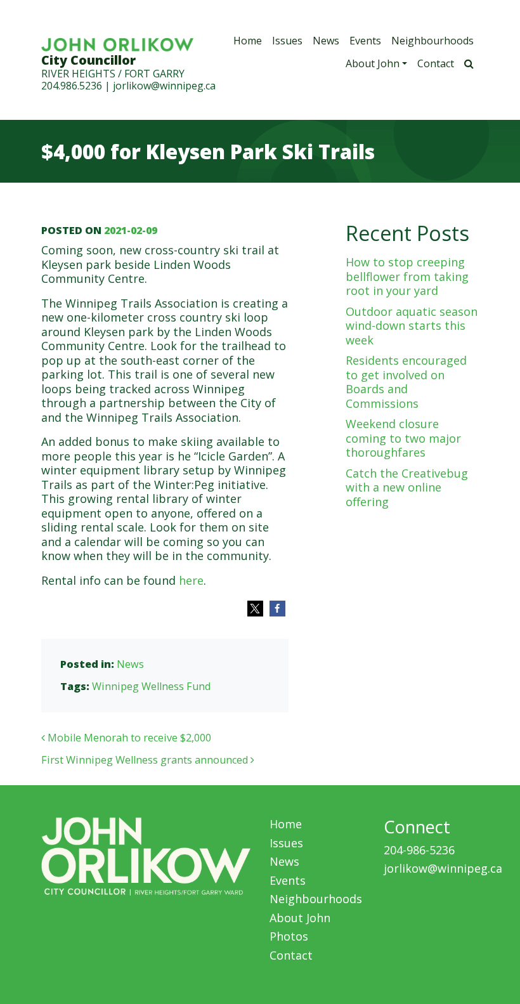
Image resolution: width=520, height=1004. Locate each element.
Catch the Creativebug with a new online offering (407, 487)
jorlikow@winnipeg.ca (164, 86)
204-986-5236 (419, 849)
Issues (287, 41)
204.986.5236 (71, 86)
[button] (255, 608)
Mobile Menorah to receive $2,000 (128, 738)
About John (373, 63)
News (326, 41)
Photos (289, 936)
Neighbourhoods (432, 41)
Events (365, 41)
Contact (435, 63)
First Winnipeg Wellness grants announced (145, 760)
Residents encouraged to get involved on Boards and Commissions (406, 382)
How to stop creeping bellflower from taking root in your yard (407, 276)
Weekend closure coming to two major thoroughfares (403, 438)
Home (247, 41)
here (191, 580)
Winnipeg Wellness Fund (151, 686)
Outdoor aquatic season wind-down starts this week (412, 326)
